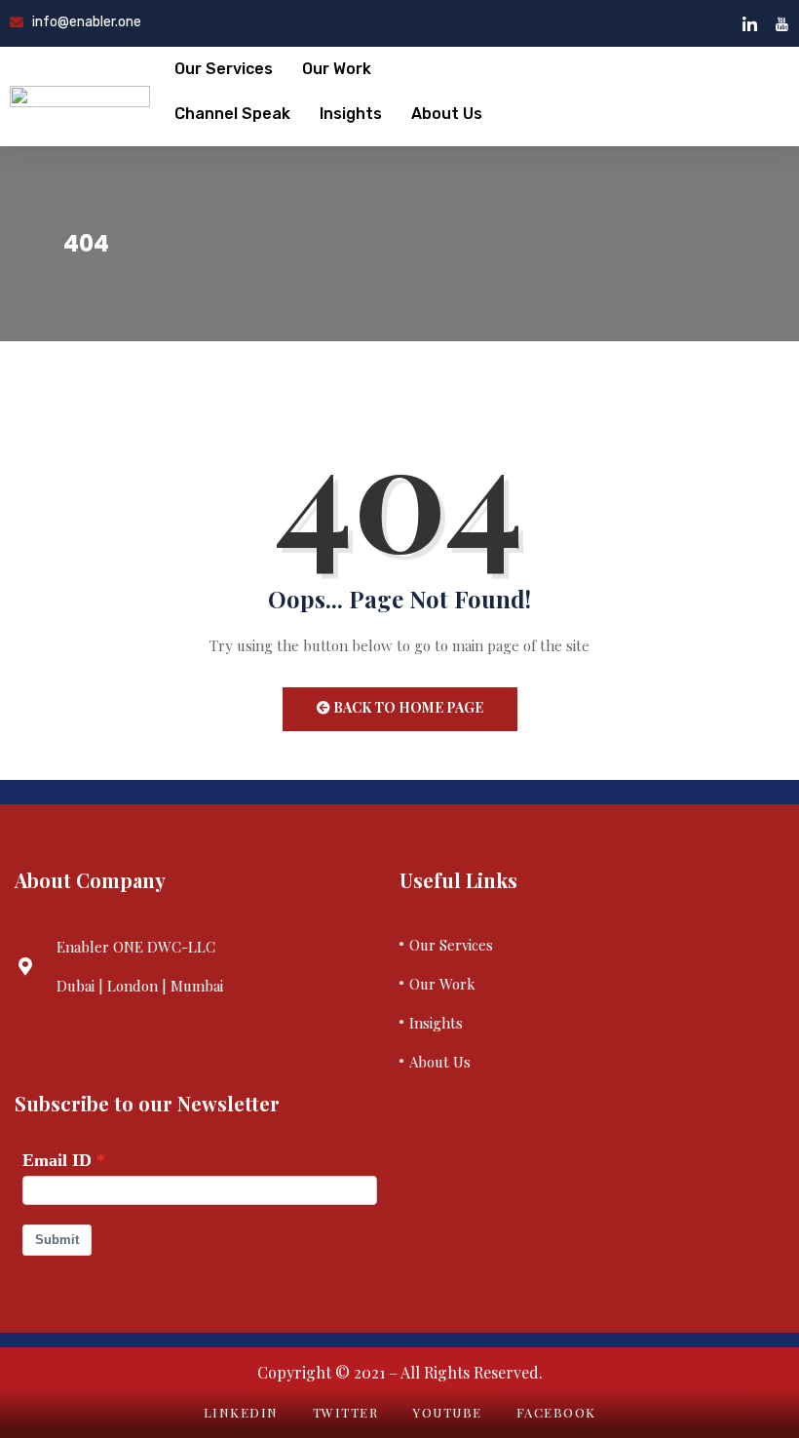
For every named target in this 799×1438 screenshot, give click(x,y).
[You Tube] (782, 23)
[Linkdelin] (749, 23)
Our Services (223, 68)
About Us (446, 113)
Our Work (336, 68)
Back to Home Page (406, 707)
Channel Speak (232, 113)
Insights (351, 113)
